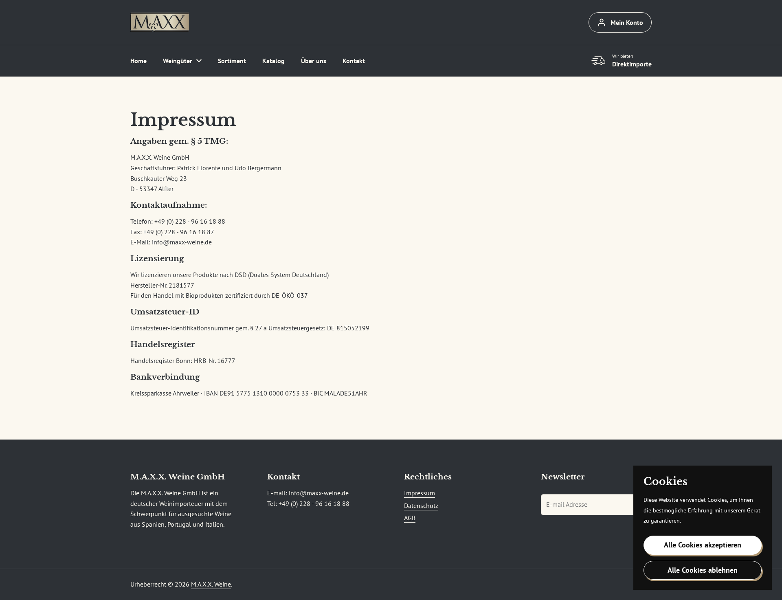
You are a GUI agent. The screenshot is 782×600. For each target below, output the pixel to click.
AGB (409, 518)
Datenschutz (421, 505)
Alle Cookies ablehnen (703, 570)
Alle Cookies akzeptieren (702, 544)
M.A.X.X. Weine (211, 584)
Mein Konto (627, 22)
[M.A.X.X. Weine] (159, 22)
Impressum (419, 493)
